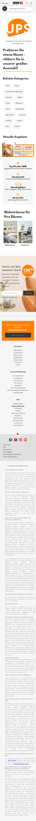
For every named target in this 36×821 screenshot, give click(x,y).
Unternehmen (18, 418)
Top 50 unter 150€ (18, 167)
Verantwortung (18, 425)
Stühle (20, 97)
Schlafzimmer (18, 353)
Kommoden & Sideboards (14, 91)
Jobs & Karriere (18, 420)
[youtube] (25, 439)
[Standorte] (27, 3)
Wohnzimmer (18, 350)
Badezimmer (18, 357)
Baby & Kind (10, 115)
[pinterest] (15, 439)
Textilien (8, 120)
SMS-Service (18, 383)
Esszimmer (18, 362)
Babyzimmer (18, 355)
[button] (5, 3)
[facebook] (10, 439)
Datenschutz (7, 449)
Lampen (19, 120)
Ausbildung (18, 423)
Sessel (8, 109)
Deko (7, 126)
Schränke (9, 97)
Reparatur (18, 416)
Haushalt (22, 115)
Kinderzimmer (18, 360)
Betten (17, 86)
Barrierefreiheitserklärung (12, 454)
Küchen (17, 126)
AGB (4, 447)
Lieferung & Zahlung (18, 413)
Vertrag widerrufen (18, 406)
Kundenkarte (18, 378)
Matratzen (19, 103)
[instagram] (20, 439)
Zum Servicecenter (18, 335)
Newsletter (18, 385)
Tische (8, 103)
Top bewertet (18, 177)
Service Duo (18, 198)
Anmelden (28, 293)
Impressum (7, 445)
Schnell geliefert (18, 188)
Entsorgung (18, 408)
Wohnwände (19, 109)
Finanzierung (18, 381)
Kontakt (18, 411)
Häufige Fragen (18, 404)
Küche (18, 365)
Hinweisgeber (7, 452)
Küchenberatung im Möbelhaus (18, 390)
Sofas (7, 86)
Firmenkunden (18, 393)
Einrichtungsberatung (18, 388)
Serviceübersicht (18, 376)
